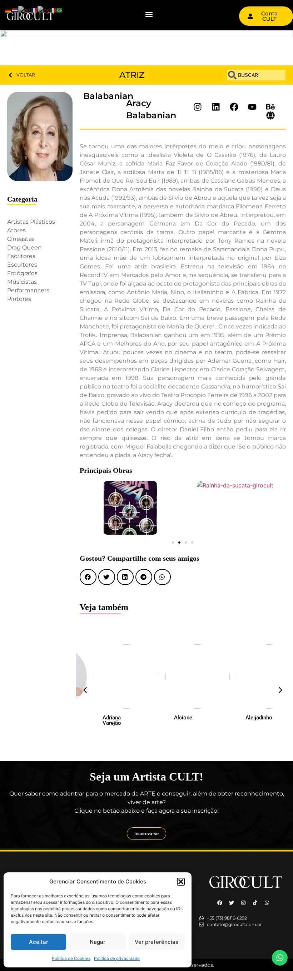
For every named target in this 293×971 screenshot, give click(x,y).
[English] (24, 9)
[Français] (34, 9)
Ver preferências (156, 941)
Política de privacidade (117, 958)
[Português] (59, 9)
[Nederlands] (15, 9)
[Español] (44, 9)
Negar (97, 941)
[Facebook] (220, 903)
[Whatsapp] (267, 903)
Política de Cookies (71, 958)
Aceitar (38, 941)
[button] (180, 881)
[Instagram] (243, 903)
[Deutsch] (8, 9)
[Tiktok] (255, 903)
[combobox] (256, 75)
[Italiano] (53, 9)
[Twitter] (232, 903)
